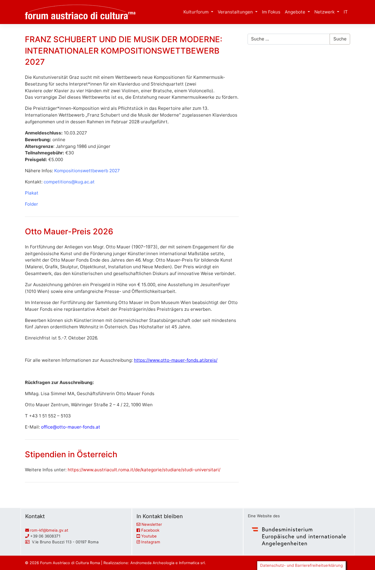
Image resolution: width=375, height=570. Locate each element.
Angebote (295, 12)
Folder (31, 204)
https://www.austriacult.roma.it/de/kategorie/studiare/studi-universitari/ (144, 469)
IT (346, 12)
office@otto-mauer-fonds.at (70, 427)
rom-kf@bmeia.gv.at (49, 530)
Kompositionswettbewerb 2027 (87, 170)
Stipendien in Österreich (71, 454)
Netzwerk (325, 12)
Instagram (150, 542)
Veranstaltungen (236, 12)
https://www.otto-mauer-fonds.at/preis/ (175, 360)
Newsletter (152, 524)
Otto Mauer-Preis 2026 (69, 231)
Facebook (150, 530)
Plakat (31, 193)
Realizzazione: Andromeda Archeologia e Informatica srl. (154, 562)
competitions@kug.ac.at (69, 182)
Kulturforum (196, 12)
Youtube (149, 536)
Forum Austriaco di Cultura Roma (70, 562)
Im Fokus (271, 12)
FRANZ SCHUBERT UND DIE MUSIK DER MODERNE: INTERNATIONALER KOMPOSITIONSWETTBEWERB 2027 (123, 50)
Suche (340, 39)
